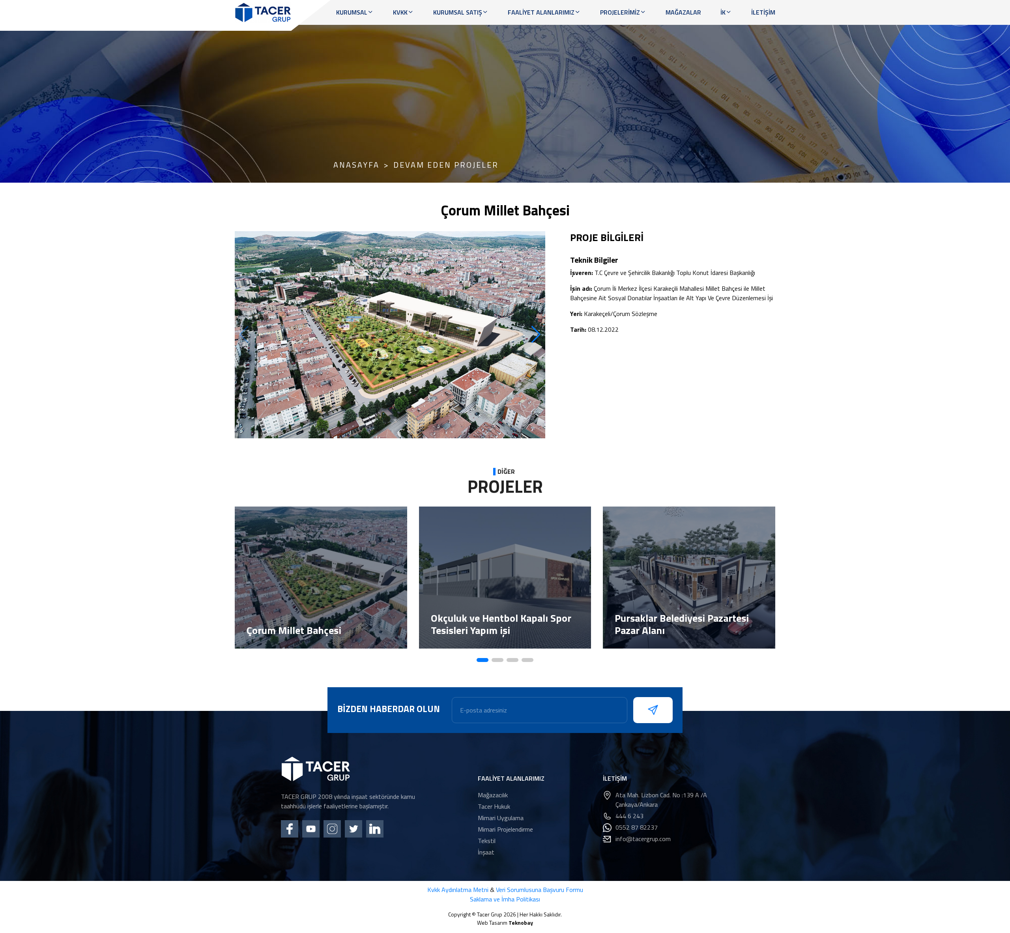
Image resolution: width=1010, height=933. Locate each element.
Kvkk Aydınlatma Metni (457, 889)
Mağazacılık (493, 795)
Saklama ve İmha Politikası (505, 899)
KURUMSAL (351, 12)
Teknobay (521, 922)
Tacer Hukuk (494, 806)
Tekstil (487, 840)
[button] (536, 334)
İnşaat (486, 852)
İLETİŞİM (763, 12)
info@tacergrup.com (643, 838)
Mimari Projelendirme (505, 829)
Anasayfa (356, 165)
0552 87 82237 (636, 827)
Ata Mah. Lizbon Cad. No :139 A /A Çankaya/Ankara (661, 799)
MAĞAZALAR (683, 12)
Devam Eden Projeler (446, 165)
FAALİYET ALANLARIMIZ (541, 12)
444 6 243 (629, 816)
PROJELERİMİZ (620, 12)
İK (723, 12)
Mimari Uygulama (501, 818)
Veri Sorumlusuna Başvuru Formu (539, 889)
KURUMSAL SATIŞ (457, 12)
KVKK (400, 12)
